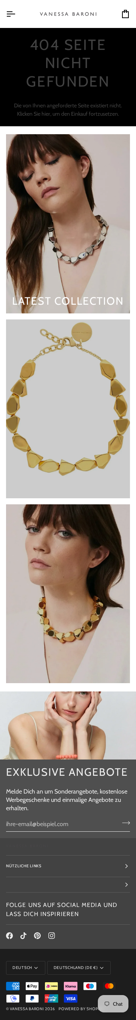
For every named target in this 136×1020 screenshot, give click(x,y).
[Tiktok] (23, 935)
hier (46, 113)
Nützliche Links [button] (24, 865)
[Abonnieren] (123, 823)
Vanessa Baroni (27, 1008)
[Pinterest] (37, 935)
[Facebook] (9, 935)
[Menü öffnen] (17, 14)
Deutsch (22, 967)
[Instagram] (51, 935)
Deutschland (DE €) (76, 967)
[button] (68, 885)
